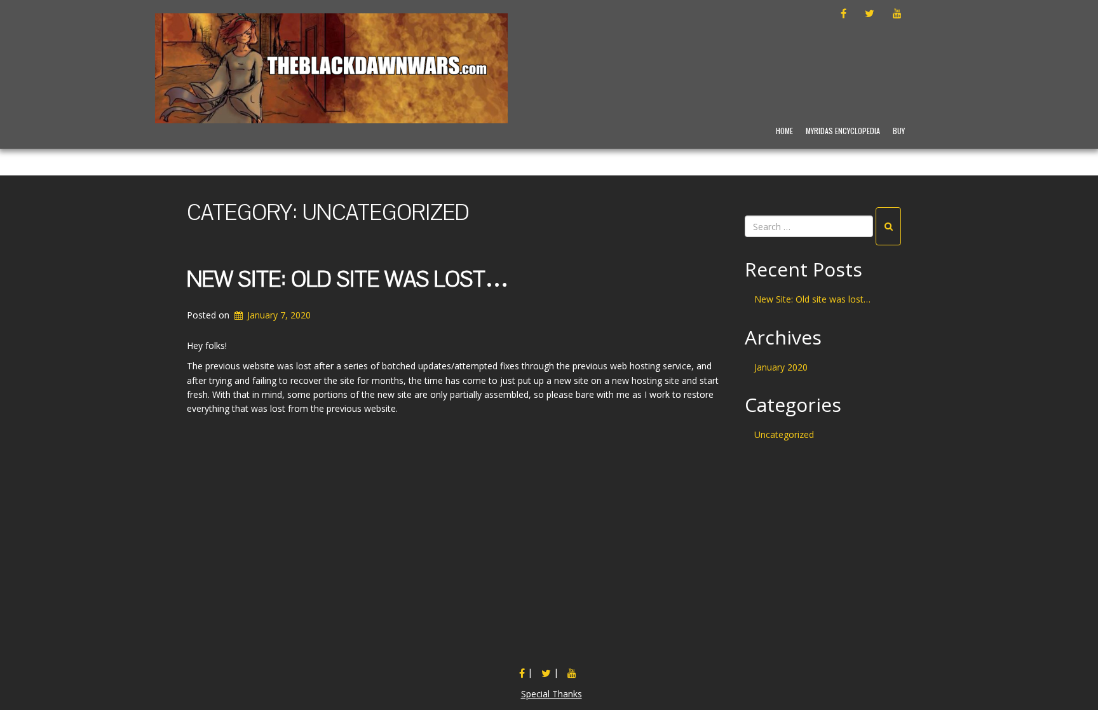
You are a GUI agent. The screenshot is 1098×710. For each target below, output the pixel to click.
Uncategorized (784, 434)
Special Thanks (551, 694)
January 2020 (781, 367)
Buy (899, 130)
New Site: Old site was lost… (347, 279)
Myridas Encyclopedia (843, 130)
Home (784, 130)
